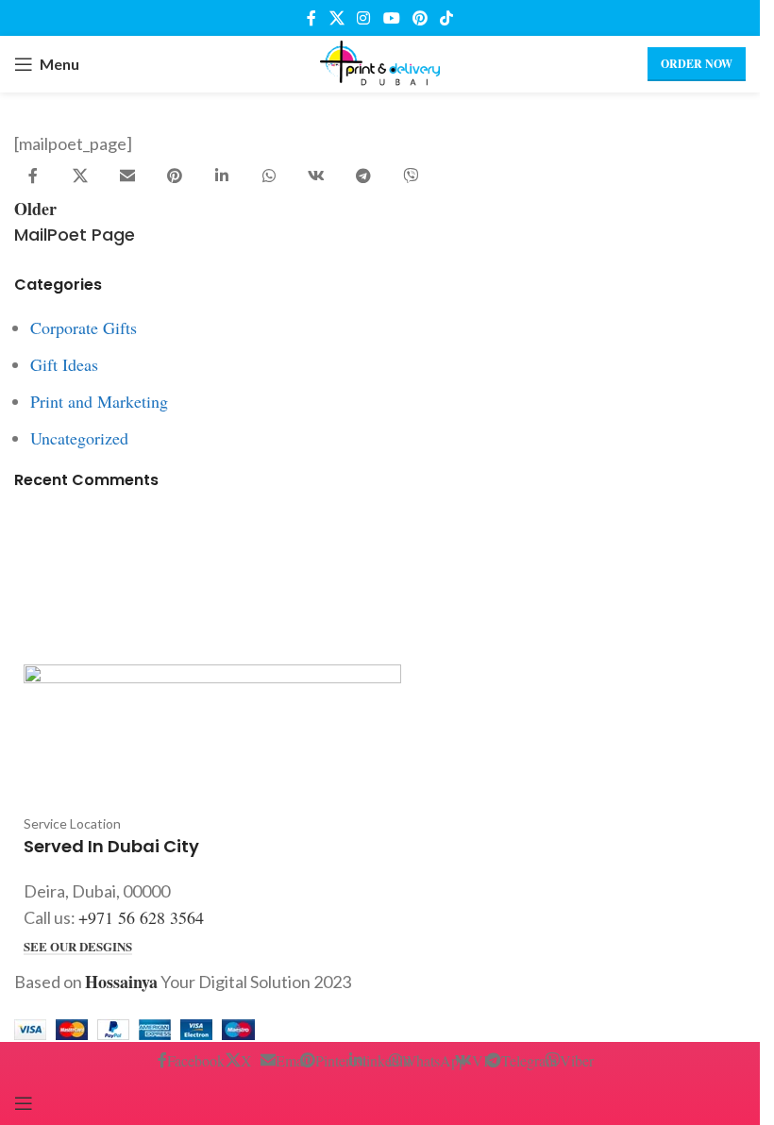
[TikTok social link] (446, 18)
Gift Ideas (64, 364)
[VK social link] (316, 176)
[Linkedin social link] (222, 176)
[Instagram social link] (364, 18)
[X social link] (336, 18)
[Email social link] (127, 176)
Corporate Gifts (83, 327)
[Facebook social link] (311, 18)
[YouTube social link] (391, 18)
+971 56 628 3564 (141, 917)
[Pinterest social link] (419, 18)
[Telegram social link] (363, 176)
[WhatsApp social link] (269, 176)
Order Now (696, 64)
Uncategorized (79, 438)
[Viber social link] (410, 176)
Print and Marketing (99, 401)
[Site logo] (380, 61)
